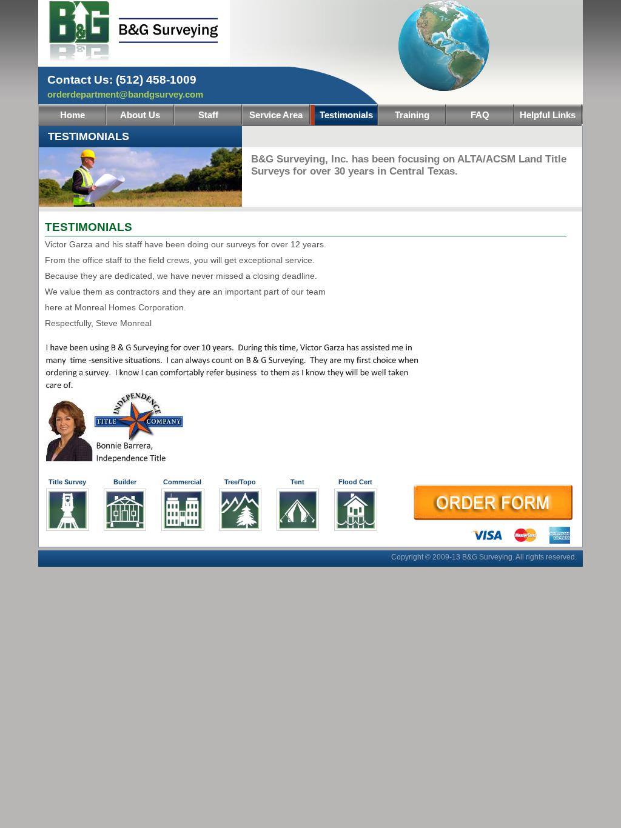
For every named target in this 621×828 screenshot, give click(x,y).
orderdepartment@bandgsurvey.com (125, 94)
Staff (208, 115)
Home (72, 115)
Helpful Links (548, 115)
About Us (140, 115)
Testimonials (346, 115)
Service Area (276, 115)
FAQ (480, 115)
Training (412, 115)
